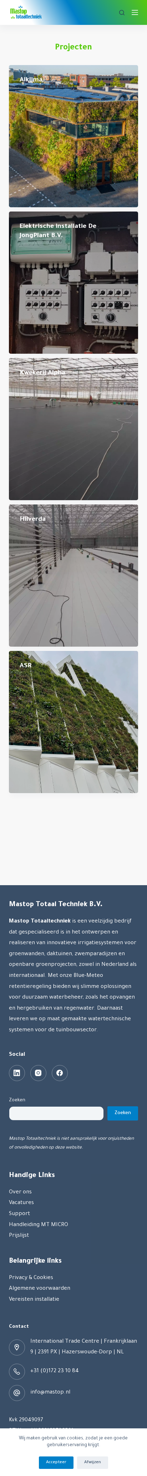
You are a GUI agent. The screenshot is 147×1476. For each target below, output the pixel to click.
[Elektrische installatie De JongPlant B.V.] (73, 283)
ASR (25, 666)
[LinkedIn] (17, 1073)
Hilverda (33, 519)
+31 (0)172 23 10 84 (54, 1371)
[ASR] (73, 722)
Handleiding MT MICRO (38, 1225)
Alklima (31, 80)
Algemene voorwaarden (39, 1289)
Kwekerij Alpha (42, 373)
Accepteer (56, 1462)
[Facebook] (60, 1073)
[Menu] (135, 12)
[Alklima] (73, 136)
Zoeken (17, 1100)
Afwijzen (92, 1462)
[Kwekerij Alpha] (73, 429)
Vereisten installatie (34, 1300)
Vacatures (21, 1203)
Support (19, 1214)
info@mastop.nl (50, 1393)
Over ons (20, 1192)
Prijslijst (19, 1236)
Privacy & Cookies (31, 1278)
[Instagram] (38, 1073)
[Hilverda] (73, 575)
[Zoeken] (122, 12)
